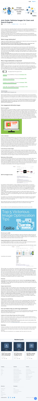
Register (34, 1)
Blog (1, 391)
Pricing (2, 395)
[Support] (35, 398)
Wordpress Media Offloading (18, 373)
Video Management (16, 376)
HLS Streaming (28, 369)
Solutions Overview (16, 369)
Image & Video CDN (29, 373)
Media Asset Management (17, 370)
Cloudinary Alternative (17, 380)
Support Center (3, 388)
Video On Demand (28, 377)
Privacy (2, 373)
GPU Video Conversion (29, 376)
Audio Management (16, 377)
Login (30, 1)
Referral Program (3, 394)
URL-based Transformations (17, 391)
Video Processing (28, 370)
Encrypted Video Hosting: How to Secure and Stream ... (18, 354)
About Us (2, 370)
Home (2, 369)
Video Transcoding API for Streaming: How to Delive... (6, 354)
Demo (14, 388)
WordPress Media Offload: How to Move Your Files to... (31, 354)
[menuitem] (6, 369)
